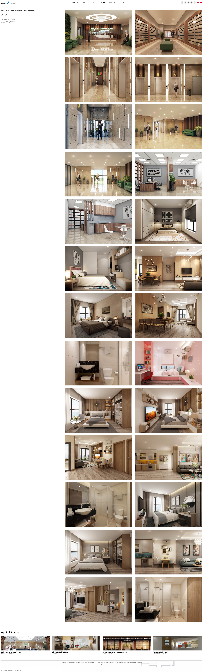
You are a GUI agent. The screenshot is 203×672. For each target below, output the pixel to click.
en (198, 2)
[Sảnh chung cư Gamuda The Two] (25, 643)
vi (201, 2)
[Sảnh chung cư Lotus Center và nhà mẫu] (127, 643)
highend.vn (19, 670)
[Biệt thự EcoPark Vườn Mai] (76, 643)
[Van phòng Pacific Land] (177, 643)
